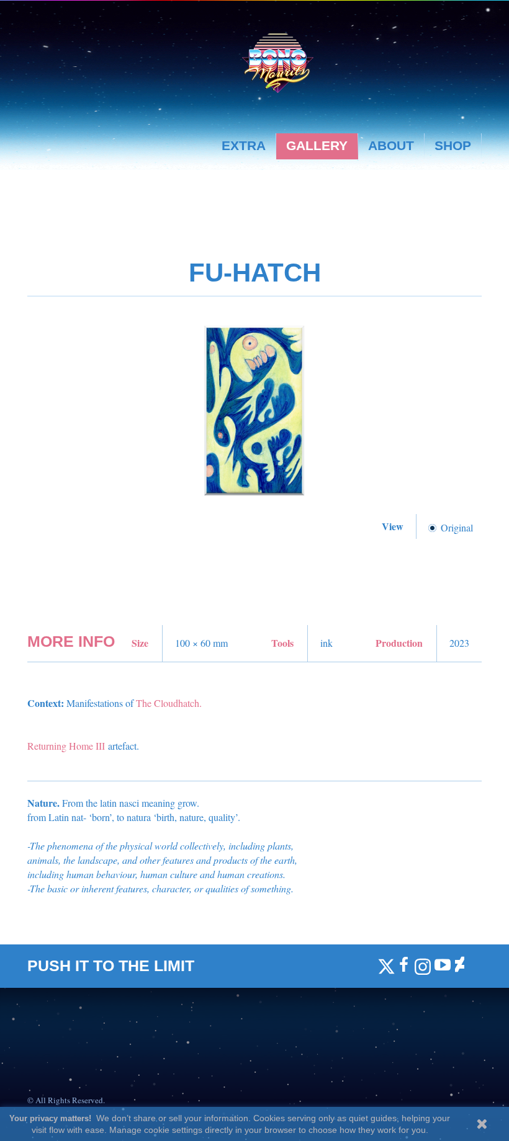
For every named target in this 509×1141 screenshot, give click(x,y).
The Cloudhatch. (169, 702)
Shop (453, 145)
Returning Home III (66, 745)
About (391, 145)
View (394, 526)
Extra (244, 145)
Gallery (317, 145)
